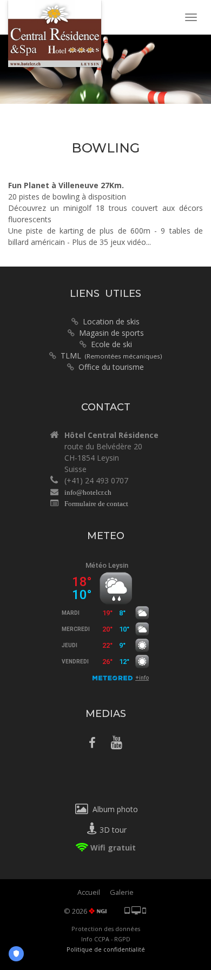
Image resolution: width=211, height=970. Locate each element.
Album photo (113, 809)
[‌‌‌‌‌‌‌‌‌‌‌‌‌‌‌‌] (92, 744)
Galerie (122, 892)
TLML (111, 355)
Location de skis (109, 321)
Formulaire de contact (96, 504)
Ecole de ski (111, 344)
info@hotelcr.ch (87, 492)
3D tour (112, 830)
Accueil (88, 892)
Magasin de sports (109, 333)
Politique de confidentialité (106, 949)
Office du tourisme (111, 367)
